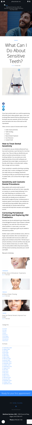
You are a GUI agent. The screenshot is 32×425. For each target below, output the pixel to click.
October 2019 (6, 365)
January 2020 (6, 360)
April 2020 (6, 355)
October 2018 (6, 382)
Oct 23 (13, 65)
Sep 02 (3, 318)
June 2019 (5, 371)
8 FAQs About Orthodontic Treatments (14, 273)
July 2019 (5, 369)
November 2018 (7, 380)
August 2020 (6, 349)
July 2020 (5, 351)
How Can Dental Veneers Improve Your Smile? (14, 316)
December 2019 (7, 362)
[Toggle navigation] (30, 2)
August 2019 (6, 368)
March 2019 (6, 376)
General (16, 40)
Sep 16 (3, 274)
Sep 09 (3, 295)
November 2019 (7, 363)
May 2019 (5, 372)
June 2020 (5, 352)
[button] (15, 1)
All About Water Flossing (9, 294)
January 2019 (6, 379)
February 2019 (7, 377)
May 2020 (5, 354)
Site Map (14, 403)
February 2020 (7, 358)
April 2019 (6, 374)
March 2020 (6, 357)
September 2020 (7, 347)
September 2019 (7, 366)
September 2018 (7, 383)
